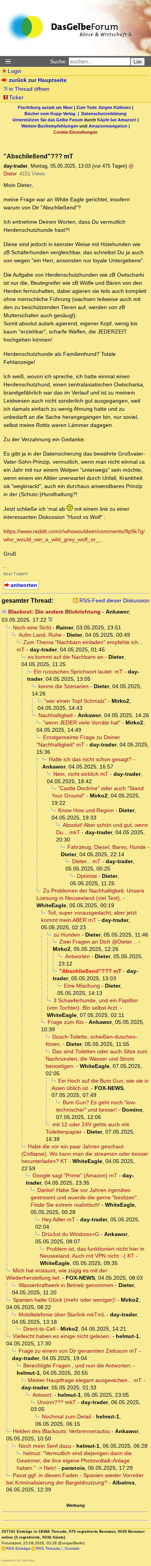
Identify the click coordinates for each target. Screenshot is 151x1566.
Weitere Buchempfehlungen (49, 126)
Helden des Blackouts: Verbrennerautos (61, 1431)
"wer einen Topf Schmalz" (75, 701)
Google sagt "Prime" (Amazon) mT (75, 1175)
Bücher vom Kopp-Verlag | (52, 113)
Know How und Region (86, 810)
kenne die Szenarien (63, 686)
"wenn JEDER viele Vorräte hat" (81, 722)
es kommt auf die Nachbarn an (65, 657)
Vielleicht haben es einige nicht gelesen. (62, 1336)
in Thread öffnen (29, 89)
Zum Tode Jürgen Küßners (103, 107)
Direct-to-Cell (39, 1329)
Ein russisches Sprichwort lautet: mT (78, 671)
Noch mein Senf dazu (45, 1446)
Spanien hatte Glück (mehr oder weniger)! (64, 1300)
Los (138, 62)
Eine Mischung (82, 986)
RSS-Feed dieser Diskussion (114, 600)
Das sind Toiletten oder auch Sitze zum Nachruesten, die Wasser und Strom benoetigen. (97, 1058)
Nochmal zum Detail (66, 1416)
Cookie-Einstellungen (75, 132)
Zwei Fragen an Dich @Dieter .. (98, 942)
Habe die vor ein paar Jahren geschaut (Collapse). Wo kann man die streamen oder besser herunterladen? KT (84, 1153)
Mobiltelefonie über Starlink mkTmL (62, 1314)
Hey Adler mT (58, 1219)
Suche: (58, 61)
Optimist (87, 876)
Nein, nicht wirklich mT (80, 774)
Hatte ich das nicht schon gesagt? (90, 759)
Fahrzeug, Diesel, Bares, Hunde (106, 847)
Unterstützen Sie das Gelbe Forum (47, 119)
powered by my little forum (18, 1560)
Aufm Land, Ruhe (40, 635)
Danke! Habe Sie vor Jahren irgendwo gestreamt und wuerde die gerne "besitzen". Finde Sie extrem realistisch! (84, 1197)
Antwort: (43, 1395)
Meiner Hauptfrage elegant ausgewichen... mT (85, 1380)
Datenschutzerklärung (104, 113)
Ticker (16, 97)
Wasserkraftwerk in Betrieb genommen (66, 1285)
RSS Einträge (18, 1548)
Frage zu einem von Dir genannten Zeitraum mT (78, 1351)
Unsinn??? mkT (56, 1402)
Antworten (77, 956)
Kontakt (72, 1548)
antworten (23, 585)
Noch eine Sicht (32, 627)
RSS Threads (48, 1548)
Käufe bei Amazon (116, 119)
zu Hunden (66, 935)
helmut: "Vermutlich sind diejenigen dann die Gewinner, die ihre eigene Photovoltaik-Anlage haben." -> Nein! (74, 1460)
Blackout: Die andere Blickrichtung (54, 612)
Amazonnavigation (108, 126)
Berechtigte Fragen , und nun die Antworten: (77, 1365)
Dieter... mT (86, 861)
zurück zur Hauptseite (38, 80)
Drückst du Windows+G (70, 1234)
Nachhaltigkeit (55, 715)
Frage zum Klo (66, 1022)
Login (14, 71)
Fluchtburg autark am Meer (45, 107)
